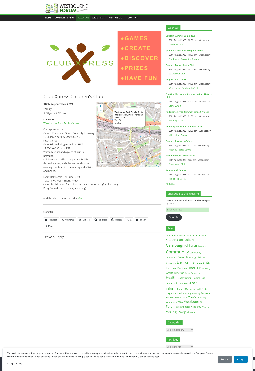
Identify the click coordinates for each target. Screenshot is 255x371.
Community (177, 252)
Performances (175, 298)
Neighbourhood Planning (178, 293)
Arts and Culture (183, 240)
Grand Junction (175, 273)
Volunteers (171, 301)
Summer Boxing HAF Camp (179, 141)
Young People (177, 311)
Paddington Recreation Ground (184, 59)
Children (191, 246)
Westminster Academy (188, 306)
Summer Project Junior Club (180, 65)
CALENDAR (83, 17)
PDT (168, 297)
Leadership (172, 283)
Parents (205, 293)
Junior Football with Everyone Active (184, 50)
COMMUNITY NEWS (65, 17)
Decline (224, 359)
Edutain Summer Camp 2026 (180, 35)
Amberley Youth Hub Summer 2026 (184, 126)
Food (191, 268)
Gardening (206, 268)
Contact (133, 17)
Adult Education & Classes (179, 235)
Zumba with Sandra (176, 170)
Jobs (203, 277)
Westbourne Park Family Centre (61, 123)
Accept (240, 359)
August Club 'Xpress (176, 79)
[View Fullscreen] (157, 106)
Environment (187, 262)
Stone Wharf (175, 105)
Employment (171, 263)
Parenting (196, 293)
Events (204, 262)
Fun (198, 267)
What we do (115, 17)
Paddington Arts (177, 120)
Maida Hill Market (177, 178)
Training (203, 297)
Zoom (192, 312)
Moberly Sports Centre (180, 149)
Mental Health (195, 289)
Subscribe (174, 217)
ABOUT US (97, 17)
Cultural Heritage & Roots (192, 257)
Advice (196, 235)
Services (185, 298)
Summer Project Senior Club (180, 155)
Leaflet (142, 166)
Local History (184, 283)
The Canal (193, 297)
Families (182, 268)
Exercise (171, 268)
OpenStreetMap (153, 166)
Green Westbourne (193, 273)
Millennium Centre (178, 135)
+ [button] (101, 106)
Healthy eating (184, 277)
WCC (180, 302)
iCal (80, 198)
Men (187, 289)
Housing (196, 277)
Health (171, 277)
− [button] (101, 110)
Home (48, 17)
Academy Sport (176, 44)
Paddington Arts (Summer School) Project (187, 111)
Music (204, 289)
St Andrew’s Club (177, 73)
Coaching (201, 246)
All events (170, 183)
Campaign (175, 245)
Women (205, 307)
